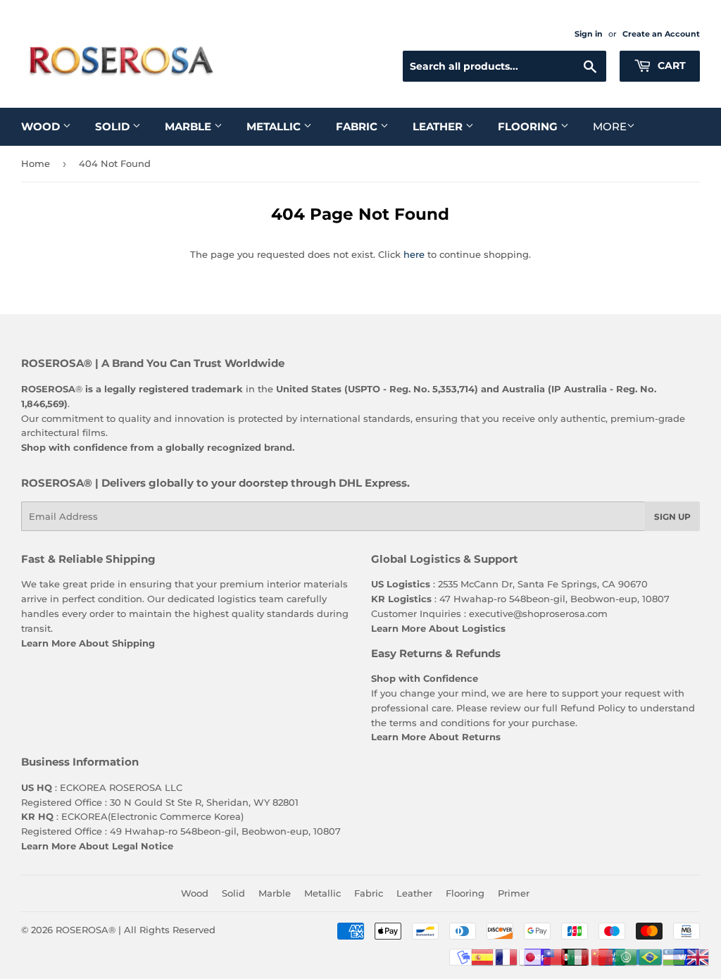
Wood (42, 126)
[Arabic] (627, 955)
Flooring (529, 126)
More (610, 126)
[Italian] (579, 955)
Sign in (589, 34)
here (414, 254)
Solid (113, 126)
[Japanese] (531, 955)
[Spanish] (483, 955)
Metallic (274, 126)
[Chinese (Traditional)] (555, 955)
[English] (698, 955)
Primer (513, 893)
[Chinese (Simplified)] (603, 955)
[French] (507, 955)
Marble (189, 126)
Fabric (358, 126)
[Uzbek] (674, 955)
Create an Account (661, 34)
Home (35, 163)
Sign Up (672, 516)
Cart (670, 65)
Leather (439, 126)
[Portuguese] (651, 955)
